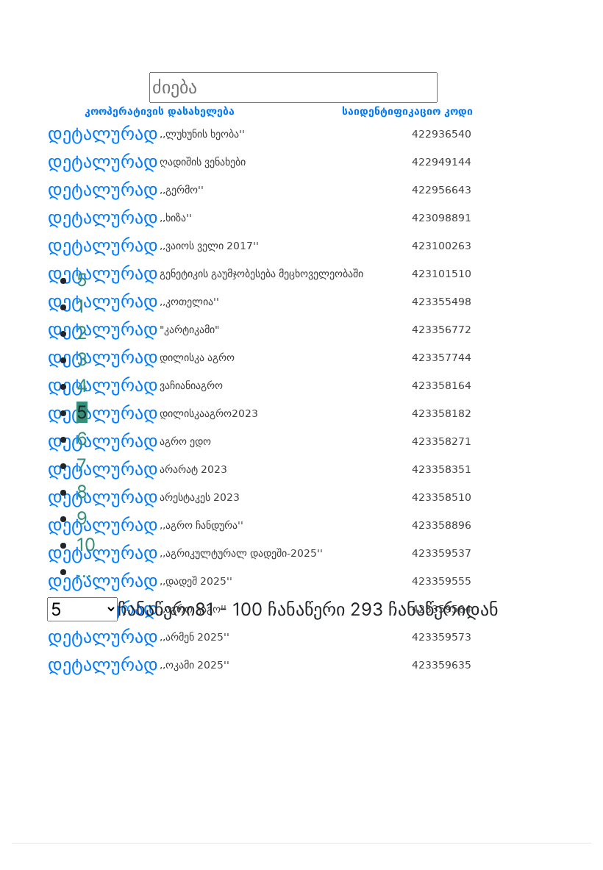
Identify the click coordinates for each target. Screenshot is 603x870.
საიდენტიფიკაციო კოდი (407, 111)
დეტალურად (103, 134)
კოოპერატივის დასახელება (160, 111)
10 (86, 544)
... (84, 571)
